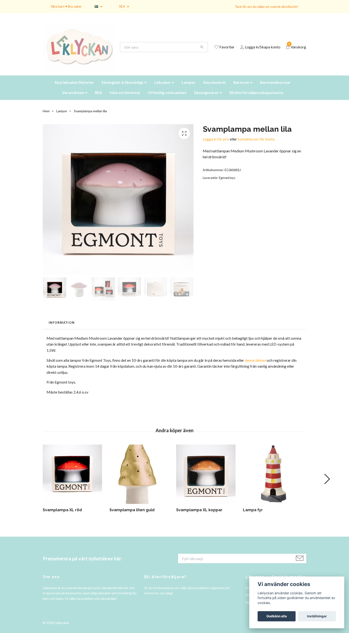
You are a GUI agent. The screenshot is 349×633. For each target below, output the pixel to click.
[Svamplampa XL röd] (74, 480)
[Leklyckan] (83, 50)
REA (98, 98)
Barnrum (241, 88)
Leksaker (162, 88)
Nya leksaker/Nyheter (74, 88)
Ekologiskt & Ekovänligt (122, 88)
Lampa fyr (253, 516)
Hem (46, 117)
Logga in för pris (216, 145)
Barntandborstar (275, 88)
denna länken (255, 366)
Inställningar (317, 616)
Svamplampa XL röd (62, 516)
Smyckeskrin (214, 88)
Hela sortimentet (125, 98)
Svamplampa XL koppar (199, 516)
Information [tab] (62, 328)
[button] (327, 485)
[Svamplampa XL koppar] (207, 480)
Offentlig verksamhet (167, 98)
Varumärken (73, 98)
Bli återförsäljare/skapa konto (256, 98)
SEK (122, 6)
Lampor (189, 88)
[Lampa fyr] (274, 480)
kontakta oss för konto (256, 145)
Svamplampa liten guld (132, 516)
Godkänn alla (276, 616)
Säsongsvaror (206, 98)
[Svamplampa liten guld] (141, 480)
